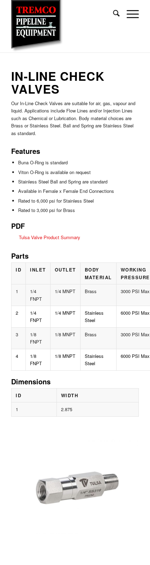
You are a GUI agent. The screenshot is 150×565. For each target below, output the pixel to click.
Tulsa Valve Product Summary (49, 237)
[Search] (113, 14)
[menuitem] (113, 14)
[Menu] (129, 14)
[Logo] (62, 26)
